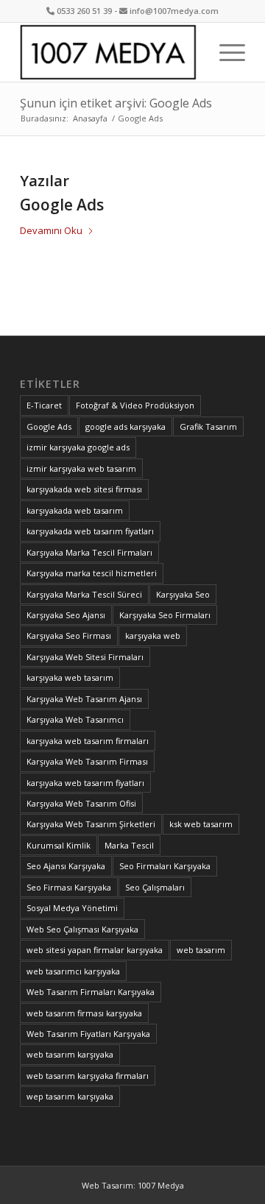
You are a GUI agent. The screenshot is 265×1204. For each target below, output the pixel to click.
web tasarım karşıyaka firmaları (87, 1075)
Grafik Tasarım (208, 426)
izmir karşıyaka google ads (78, 447)
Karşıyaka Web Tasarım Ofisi (81, 803)
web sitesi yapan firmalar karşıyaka (94, 949)
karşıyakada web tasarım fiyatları (90, 531)
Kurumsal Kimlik (58, 845)
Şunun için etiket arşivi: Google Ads (116, 103)
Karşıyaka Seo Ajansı (65, 614)
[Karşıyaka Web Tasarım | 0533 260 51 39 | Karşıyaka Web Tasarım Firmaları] (110, 52)
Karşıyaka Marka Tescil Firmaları (89, 552)
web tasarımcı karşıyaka (73, 971)
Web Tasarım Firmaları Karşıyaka (90, 991)
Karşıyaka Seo (183, 594)
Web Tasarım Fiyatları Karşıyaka (88, 1033)
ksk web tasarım (201, 823)
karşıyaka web (152, 635)
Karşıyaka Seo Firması (68, 635)
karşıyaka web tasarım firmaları (87, 740)
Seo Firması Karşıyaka (68, 887)
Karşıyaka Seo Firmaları (165, 614)
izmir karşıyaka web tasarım (81, 468)
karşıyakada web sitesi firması (84, 489)
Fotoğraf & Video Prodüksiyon (135, 405)
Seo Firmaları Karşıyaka (165, 865)
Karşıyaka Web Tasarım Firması (87, 761)
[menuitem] (225, 52)
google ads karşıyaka (125, 426)
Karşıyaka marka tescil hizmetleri (91, 572)
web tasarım (201, 949)
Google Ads (62, 204)
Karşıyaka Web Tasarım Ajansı (84, 698)
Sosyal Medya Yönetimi (72, 907)
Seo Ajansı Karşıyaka (65, 865)
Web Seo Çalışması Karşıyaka (82, 929)
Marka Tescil (129, 845)
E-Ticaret (44, 405)
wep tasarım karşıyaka (69, 1096)
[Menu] (225, 52)
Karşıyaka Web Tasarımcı (75, 719)
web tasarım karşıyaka (69, 1054)
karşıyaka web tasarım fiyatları (85, 782)
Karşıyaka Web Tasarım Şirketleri (90, 823)
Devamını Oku (51, 230)
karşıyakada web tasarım (74, 510)
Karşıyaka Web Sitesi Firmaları (85, 656)
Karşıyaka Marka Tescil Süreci (84, 594)
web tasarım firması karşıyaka (84, 1013)
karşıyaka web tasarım (69, 677)
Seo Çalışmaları (155, 887)
